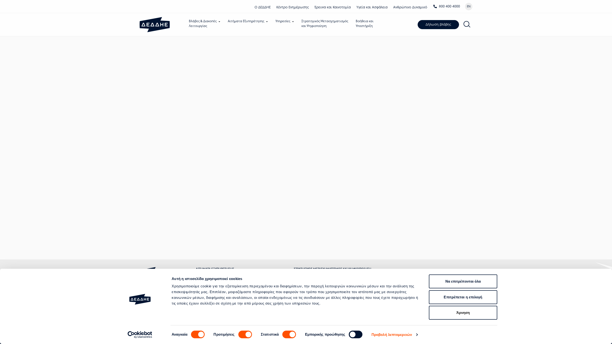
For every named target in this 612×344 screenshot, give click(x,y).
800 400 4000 (449, 6)
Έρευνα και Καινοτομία (333, 7)
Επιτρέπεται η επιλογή (463, 297)
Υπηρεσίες (282, 21)
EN (468, 6)
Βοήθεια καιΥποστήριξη (364, 23)
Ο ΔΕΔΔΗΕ (263, 7)
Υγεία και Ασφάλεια (372, 7)
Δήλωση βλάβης (438, 24)
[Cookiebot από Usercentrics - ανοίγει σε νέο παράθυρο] (140, 334)
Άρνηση (463, 313)
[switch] (245, 334)
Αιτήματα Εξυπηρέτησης (246, 21)
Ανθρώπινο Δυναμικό (410, 7)
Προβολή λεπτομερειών (392, 335)
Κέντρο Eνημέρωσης (292, 7)
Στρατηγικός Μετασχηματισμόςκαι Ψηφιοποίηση (324, 23)
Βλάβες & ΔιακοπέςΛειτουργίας (203, 23)
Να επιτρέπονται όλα (463, 281)
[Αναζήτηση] (467, 24)
